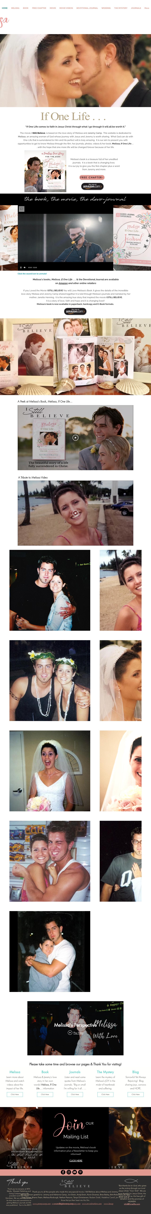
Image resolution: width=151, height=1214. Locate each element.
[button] (114, 560)
